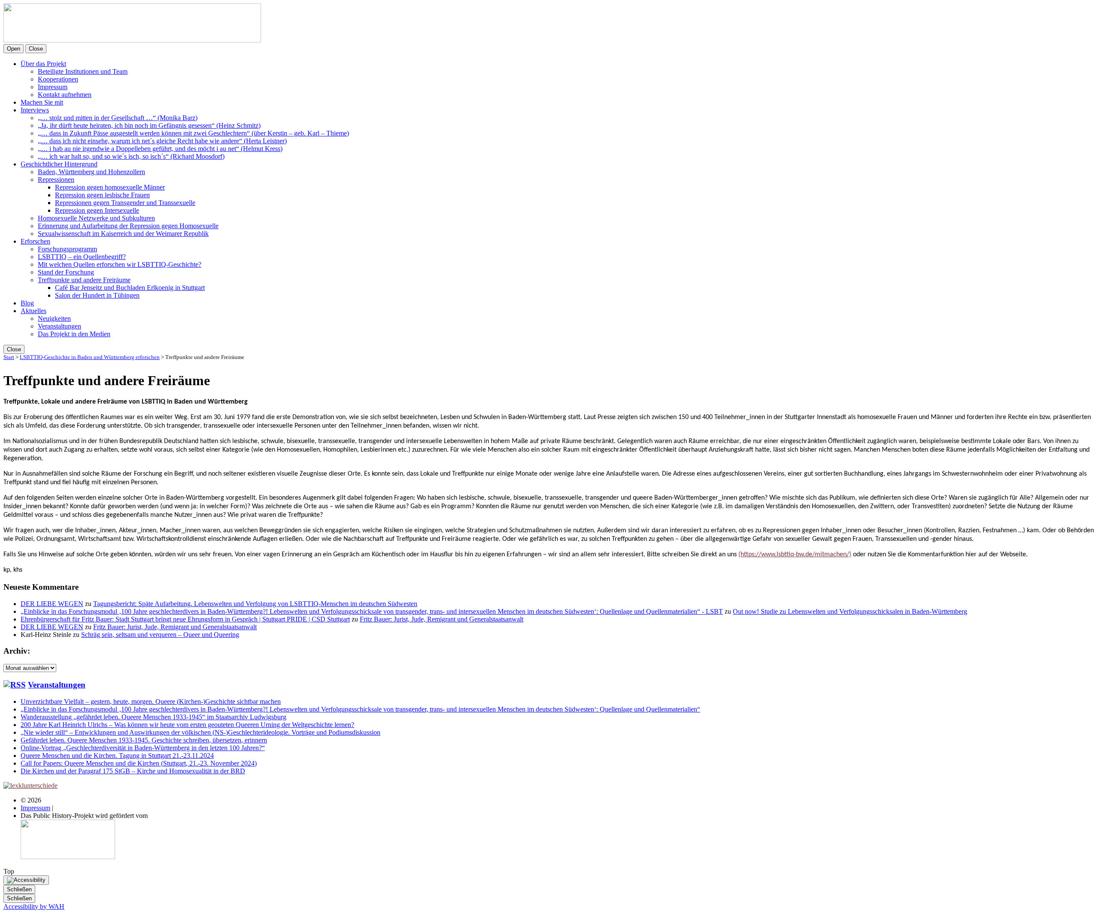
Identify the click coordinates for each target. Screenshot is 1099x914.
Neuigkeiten (54, 318)
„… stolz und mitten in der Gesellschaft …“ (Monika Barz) (117, 117)
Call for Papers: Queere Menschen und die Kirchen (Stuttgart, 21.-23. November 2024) (139, 763)
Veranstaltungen (59, 326)
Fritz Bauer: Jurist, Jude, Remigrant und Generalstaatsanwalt (441, 619)
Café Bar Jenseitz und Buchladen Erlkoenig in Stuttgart (130, 287)
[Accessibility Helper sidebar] (26, 880)
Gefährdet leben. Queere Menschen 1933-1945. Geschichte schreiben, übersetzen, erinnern (144, 740)
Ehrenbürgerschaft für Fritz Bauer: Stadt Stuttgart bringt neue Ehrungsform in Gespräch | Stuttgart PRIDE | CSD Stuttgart (185, 619)
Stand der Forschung (66, 272)
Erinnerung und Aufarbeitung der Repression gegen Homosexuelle (128, 225)
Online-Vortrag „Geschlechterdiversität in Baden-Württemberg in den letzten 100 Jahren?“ (143, 747)
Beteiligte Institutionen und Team (83, 71)
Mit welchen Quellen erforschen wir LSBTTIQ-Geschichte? (119, 264)
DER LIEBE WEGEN (52, 603)
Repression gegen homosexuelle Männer (110, 187)
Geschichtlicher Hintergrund (59, 164)
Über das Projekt (43, 63)
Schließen (19, 889)
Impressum (52, 86)
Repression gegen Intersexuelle (97, 210)
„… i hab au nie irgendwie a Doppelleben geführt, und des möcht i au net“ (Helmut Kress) (160, 148)
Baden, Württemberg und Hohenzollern (91, 171)
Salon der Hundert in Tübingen (97, 295)
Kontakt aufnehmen (64, 94)
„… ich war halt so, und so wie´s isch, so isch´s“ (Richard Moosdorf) (131, 156)
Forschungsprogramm (67, 249)
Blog (27, 303)
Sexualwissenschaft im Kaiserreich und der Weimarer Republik (123, 233)
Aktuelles (33, 310)
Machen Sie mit (42, 102)
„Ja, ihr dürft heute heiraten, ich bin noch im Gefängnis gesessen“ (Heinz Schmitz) (149, 125)
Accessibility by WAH (33, 906)
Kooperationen (58, 79)
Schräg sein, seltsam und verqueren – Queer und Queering (160, 634)
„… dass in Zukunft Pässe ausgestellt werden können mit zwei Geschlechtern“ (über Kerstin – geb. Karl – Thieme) (193, 133)
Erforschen (35, 241)
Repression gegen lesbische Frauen (102, 195)
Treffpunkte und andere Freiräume (84, 280)
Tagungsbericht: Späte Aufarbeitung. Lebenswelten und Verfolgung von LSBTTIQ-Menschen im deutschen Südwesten (255, 603)
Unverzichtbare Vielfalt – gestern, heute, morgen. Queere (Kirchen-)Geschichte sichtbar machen (151, 701)
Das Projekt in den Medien (74, 334)
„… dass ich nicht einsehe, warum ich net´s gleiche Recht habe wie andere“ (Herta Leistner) (162, 141)
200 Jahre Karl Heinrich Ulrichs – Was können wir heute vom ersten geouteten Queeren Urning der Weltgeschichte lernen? (187, 724)
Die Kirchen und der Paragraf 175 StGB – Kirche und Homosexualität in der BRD (133, 771)
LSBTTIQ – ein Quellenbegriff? (82, 256)
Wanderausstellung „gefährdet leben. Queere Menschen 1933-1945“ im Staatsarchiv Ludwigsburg (153, 717)
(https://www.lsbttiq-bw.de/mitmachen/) (794, 554)
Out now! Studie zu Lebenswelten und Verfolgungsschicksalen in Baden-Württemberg (850, 611)
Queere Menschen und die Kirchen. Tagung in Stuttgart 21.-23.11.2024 (117, 755)
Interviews (35, 110)
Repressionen (56, 179)
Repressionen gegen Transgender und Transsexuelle (125, 202)
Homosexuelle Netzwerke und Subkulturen (96, 218)
